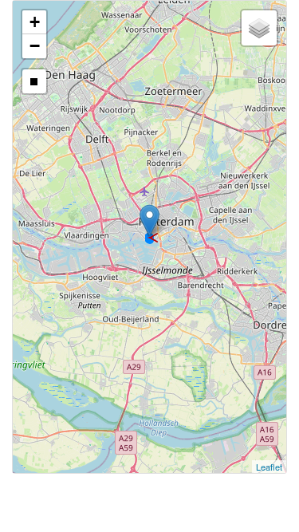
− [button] (35, 46)
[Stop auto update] (34, 81)
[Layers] (259, 27)
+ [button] (35, 22)
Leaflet (269, 466)
